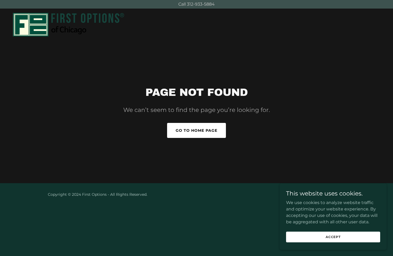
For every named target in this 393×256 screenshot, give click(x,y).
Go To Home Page (196, 130)
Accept (333, 237)
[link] (68, 24)
